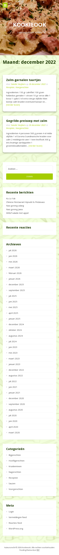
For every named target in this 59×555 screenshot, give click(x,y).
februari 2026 (15, 273)
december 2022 (16, 369)
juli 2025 (13, 295)
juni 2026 (13, 256)
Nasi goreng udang (15, 205)
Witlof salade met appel (17, 213)
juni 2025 (13, 301)
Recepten (10, 87)
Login (11, 511)
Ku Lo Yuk (10, 198)
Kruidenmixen (15, 466)
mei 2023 (13, 352)
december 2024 (16, 324)
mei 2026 (13, 261)
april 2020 (13, 426)
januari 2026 (14, 278)
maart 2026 (14, 267)
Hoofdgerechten (16, 460)
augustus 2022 (16, 375)
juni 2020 (13, 421)
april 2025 (13, 313)
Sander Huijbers (18, 84)
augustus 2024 (16, 335)
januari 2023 (14, 364)
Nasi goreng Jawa (14, 209)
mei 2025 (13, 307)
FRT (38, 550)
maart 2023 (14, 358)
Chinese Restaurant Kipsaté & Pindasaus (25, 202)
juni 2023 (13, 347)
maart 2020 (14, 432)
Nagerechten (15, 472)
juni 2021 (13, 387)
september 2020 (17, 404)
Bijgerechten (15, 455)
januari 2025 (14, 318)
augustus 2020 (16, 409)
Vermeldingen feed (18, 517)
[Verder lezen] (13, 104)
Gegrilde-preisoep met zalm (26, 121)
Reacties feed (15, 522)
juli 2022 (13, 381)
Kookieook (29, 24)
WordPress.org (16, 528)
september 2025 (17, 290)
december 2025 (16, 284)
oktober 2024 (15, 330)
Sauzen (12, 483)
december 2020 (16, 398)
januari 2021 (14, 392)
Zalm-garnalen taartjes (23, 80)
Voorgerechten (22, 87)
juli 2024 (13, 341)
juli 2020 (13, 415)
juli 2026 (13, 250)
